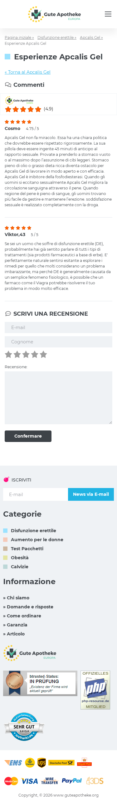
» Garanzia (15, 625)
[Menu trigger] (108, 14)
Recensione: (16, 367)
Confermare (28, 436)
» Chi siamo (16, 598)
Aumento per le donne (37, 539)
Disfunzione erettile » (56, 37)
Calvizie (19, 567)
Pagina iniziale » (19, 37)
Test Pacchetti (27, 548)
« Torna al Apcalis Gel (28, 72)
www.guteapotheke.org (76, 795)
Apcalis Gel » (91, 37)
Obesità (20, 557)
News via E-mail (91, 494)
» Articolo (14, 634)
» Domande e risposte (28, 607)
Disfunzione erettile (33, 530)
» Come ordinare (22, 616)
